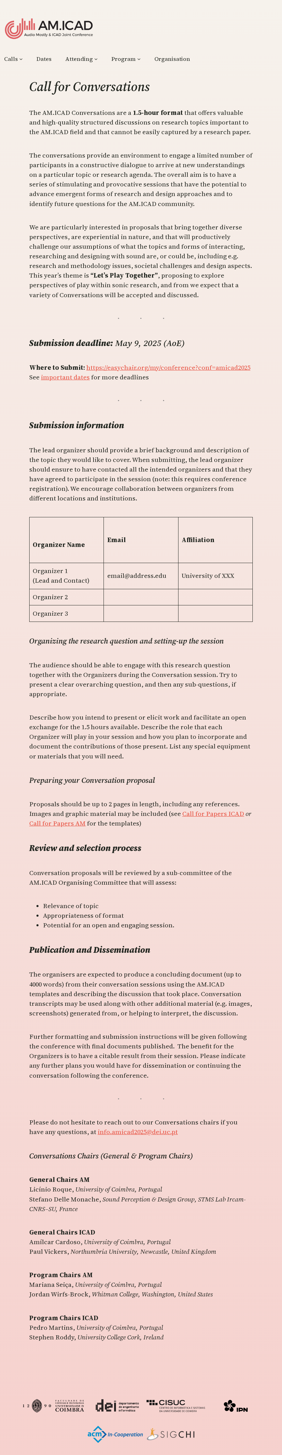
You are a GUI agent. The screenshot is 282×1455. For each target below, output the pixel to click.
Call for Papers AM (57, 823)
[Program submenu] (139, 59)
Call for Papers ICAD (213, 813)
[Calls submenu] (21, 59)
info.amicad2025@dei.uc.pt (138, 1132)
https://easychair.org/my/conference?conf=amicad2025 (168, 367)
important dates (65, 377)
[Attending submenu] (96, 59)
